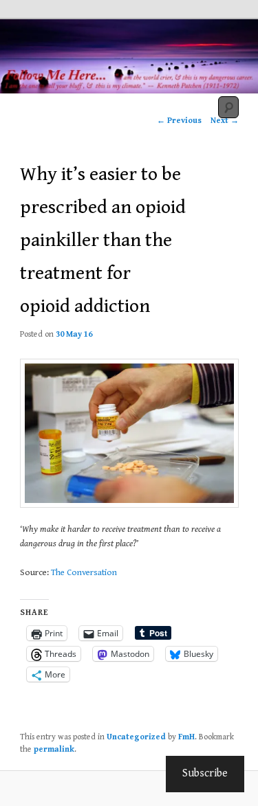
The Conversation (84, 573)
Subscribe (205, 773)
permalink (54, 749)
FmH (186, 736)
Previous (179, 120)
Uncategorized (136, 736)
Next (225, 120)
